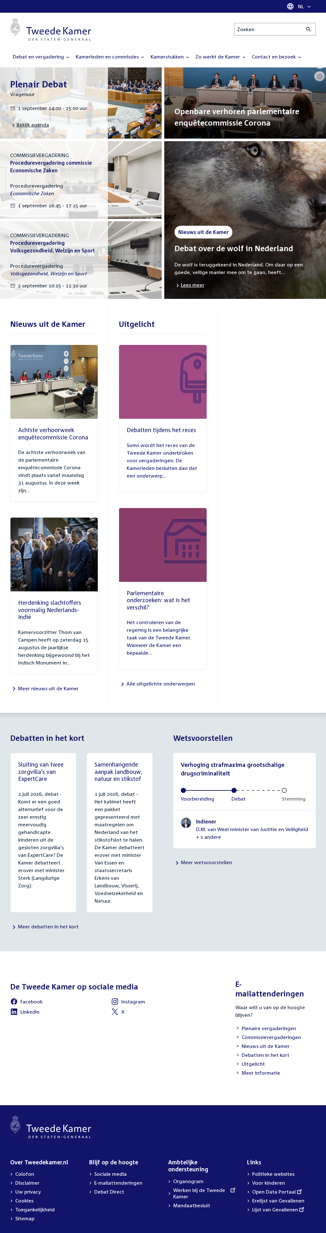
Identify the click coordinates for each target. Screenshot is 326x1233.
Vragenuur (22, 94)
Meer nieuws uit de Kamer (48, 688)
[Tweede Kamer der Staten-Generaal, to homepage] (50, 29)
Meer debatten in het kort (48, 926)
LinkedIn (24, 1013)
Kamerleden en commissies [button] (108, 56)
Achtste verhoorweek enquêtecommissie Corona (53, 433)
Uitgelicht (250, 1064)
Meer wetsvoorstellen (206, 862)
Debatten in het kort (262, 1055)
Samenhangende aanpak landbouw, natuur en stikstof (118, 771)
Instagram (128, 1002)
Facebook (26, 1002)
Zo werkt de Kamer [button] (218, 56)
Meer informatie (261, 1073)
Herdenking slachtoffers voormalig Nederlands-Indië (49, 609)
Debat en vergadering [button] (39, 56)
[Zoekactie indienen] (308, 29)
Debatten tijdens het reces (161, 429)
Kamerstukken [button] (168, 56)
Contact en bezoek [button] (274, 56)
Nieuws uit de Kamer (262, 1046)
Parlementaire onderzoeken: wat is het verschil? (158, 600)
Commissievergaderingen (268, 1038)
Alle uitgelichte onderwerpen (160, 683)
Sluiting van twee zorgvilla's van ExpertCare (41, 771)
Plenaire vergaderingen (265, 1029)
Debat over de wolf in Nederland (233, 248)
